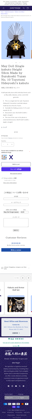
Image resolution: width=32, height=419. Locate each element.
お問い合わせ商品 (11, 210)
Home (2, 11)
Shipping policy (11, 415)
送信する (16, 230)
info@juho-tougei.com (19, 358)
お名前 (16, 196)
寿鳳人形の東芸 (15, 410)
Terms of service (17, 417)
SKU (24, 210)
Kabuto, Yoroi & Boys (19, 11)
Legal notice (27, 412)
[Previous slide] (23, 278)
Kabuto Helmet (4, 13)
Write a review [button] (16, 250)
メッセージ (16, 217)
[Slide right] (20, 62)
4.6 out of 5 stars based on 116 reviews (16, 342)
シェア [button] (5, 127)
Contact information (21, 415)
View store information (10, 183)
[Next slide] (28, 278)
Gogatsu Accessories (9, 11)
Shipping (10, 138)
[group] (16, 298)
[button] (4, 8)
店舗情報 (15, 333)
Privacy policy (18, 412)
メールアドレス (16, 202)
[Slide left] (12, 62)
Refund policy (10, 412)
